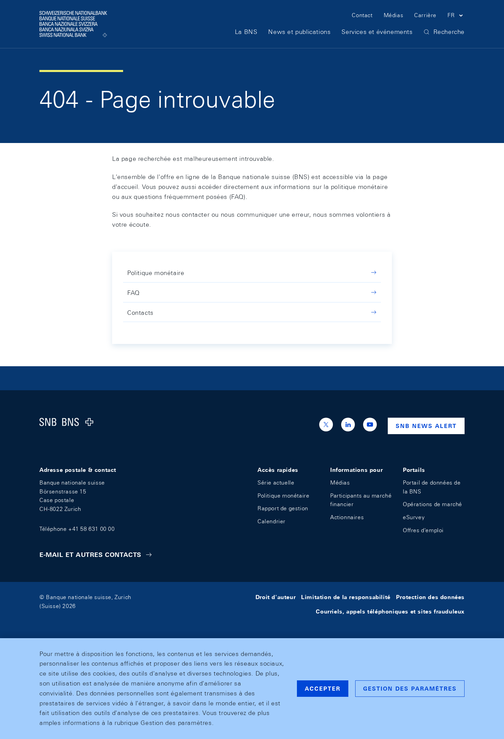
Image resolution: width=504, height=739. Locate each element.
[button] (456, 16)
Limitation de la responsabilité (346, 597)
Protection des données (430, 597)
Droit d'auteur (275, 597)
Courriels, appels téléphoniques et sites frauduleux (390, 611)
